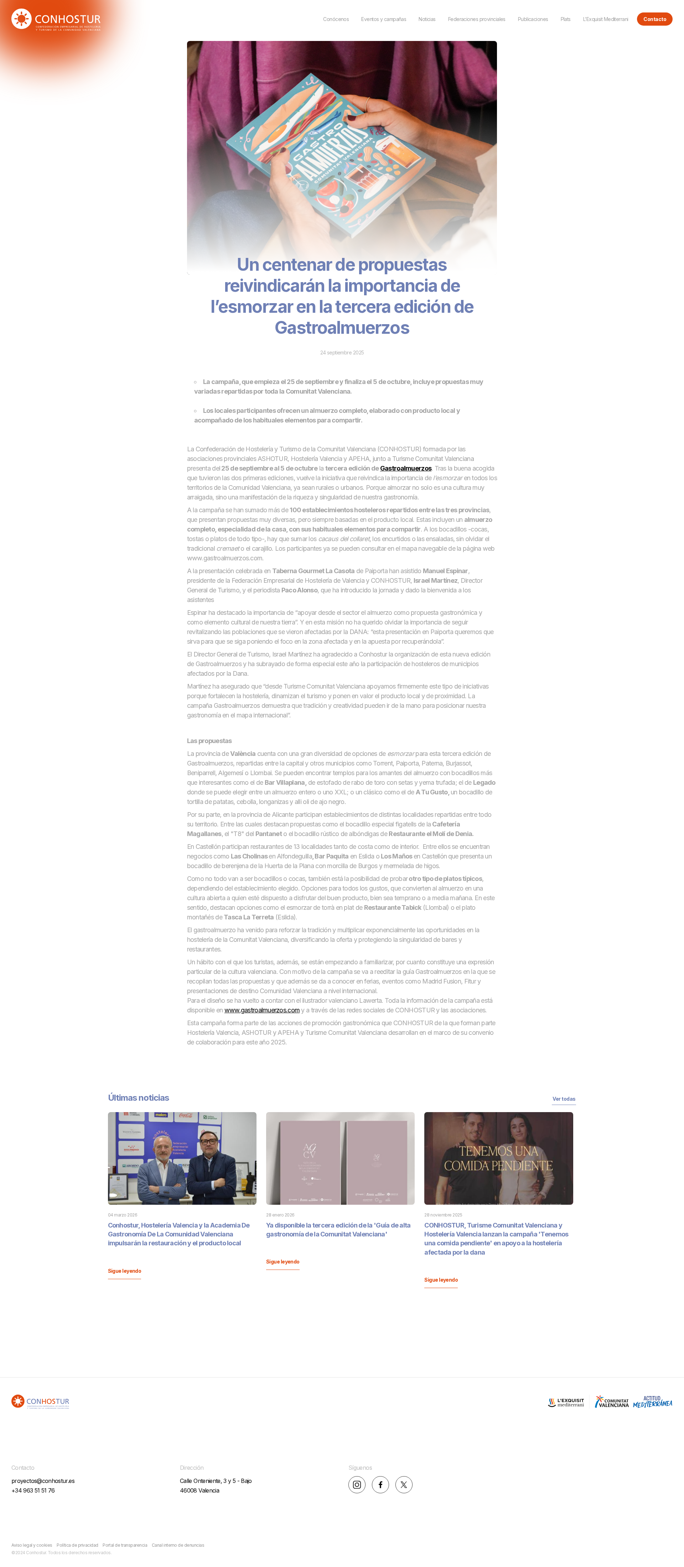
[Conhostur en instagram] (357, 1485)
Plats (566, 19)
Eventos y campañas (383, 19)
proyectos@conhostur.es (42, 1480)
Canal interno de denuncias (178, 1545)
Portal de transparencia (125, 1545)
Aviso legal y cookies (31, 1545)
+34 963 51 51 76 (33, 1490)
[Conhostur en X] (404, 1485)
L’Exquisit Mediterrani (605, 19)
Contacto (654, 19)
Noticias (427, 19)
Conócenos (336, 19)
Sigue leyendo (124, 1271)
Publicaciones (533, 19)
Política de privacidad (77, 1545)
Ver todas (564, 1099)
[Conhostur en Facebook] (380, 1485)
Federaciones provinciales (477, 19)
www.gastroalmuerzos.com (262, 1010)
